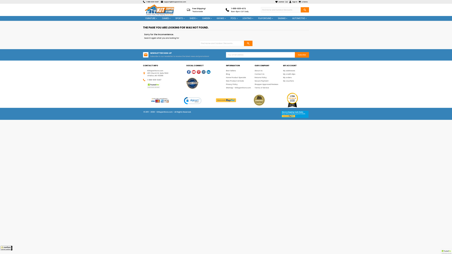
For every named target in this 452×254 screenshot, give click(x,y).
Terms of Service (262, 88)
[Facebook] (189, 72)
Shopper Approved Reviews (266, 84)
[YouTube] (194, 72)
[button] (6, 248)
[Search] (305, 9)
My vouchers (288, 81)
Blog (228, 74)
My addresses (289, 70)
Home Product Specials (236, 77)
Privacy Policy (232, 84)
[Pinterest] (199, 72)
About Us (258, 70)
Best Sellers (231, 70)
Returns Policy (261, 77)
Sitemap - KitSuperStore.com (238, 88)
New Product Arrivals (235, 81)
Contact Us (259, 74)
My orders (287, 77)
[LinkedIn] (208, 72)
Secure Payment (261, 81)
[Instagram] (204, 72)
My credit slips (289, 74)
